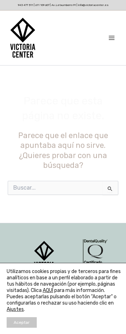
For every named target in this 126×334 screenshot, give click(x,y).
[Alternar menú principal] (111, 37)
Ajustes (15, 309)
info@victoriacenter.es (93, 5)
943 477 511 (26, 5)
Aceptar (22, 322)
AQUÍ (48, 290)
